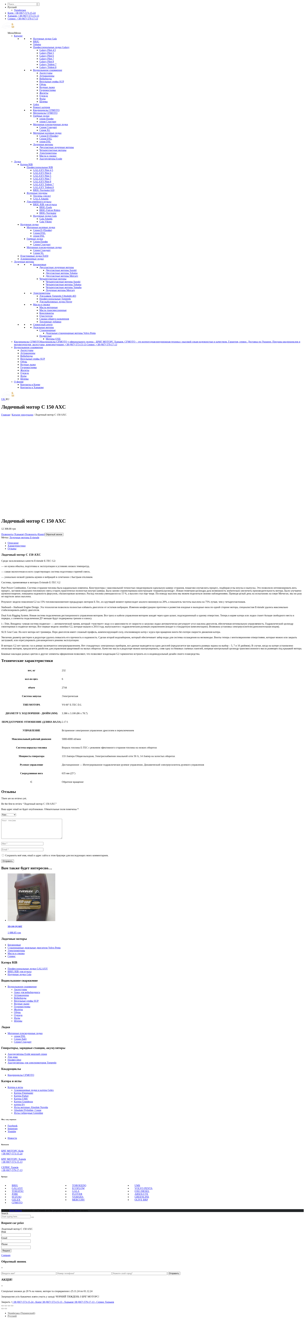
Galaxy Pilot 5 (46, 53)
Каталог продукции (22, 414)
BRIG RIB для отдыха (45, 204)
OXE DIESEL (142, 1191)
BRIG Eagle (45, 207)
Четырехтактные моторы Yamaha (63, 287)
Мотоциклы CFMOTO (45, 113)
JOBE (15, 1194)
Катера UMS (21, 1098)
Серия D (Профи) (48, 136)
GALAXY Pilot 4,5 (43, 170)
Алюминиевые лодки (32, 258)
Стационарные (47, 330)
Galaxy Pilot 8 (46, 61)
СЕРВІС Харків (9, 1167)
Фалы (42, 98)
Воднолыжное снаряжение (47, 70)
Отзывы (12, 548)
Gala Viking (45, 221)
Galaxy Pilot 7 (46, 58)
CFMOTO (17, 1202)
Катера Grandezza (23, 1101)
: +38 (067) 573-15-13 (23, 15)
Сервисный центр (43, 324)
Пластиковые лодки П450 (34, 256)
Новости (12, 1138)
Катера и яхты (15, 1087)
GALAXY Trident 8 (43, 187)
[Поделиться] (5, 1305)
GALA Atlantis (40, 198)
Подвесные (45, 336)
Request (6, 1250)
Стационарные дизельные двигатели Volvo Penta (34, 947)
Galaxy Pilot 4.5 (47, 50)
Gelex (36, 104)
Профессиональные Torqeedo (55, 298)
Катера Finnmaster (23, 1093)
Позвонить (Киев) (34, 534)
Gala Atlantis (45, 218)
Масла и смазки (47, 156)
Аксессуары (45, 73)
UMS (137, 1185)
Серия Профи (40, 241)
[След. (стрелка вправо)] (5, 1308)
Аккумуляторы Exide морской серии (27, 1054)
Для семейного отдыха (39, 201)
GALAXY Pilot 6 (42, 173)
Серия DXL (45, 138)
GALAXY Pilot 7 (42, 178)
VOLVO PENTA (143, 1188)
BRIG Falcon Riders (49, 210)
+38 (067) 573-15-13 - (57, 1302)
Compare (5, 1255)
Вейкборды (45, 78)
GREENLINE (142, 1196)
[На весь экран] (9, 1305)
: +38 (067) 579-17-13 (23, 18)
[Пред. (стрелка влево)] (2, 1308)
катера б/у (19, 1104)
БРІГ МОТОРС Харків (13, 1159)
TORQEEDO (79, 1185)
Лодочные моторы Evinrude (24, 537)
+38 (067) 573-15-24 (11, 1153)
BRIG (36, 41)
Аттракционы (46, 75)
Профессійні (14, 1059)
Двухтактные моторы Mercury (62, 276)
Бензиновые (39, 264)
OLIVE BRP (141, 1199)
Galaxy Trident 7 (47, 64)
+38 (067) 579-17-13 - (93, 1302)
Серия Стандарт (48, 127)
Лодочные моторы (43, 144)
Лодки (17, 161)
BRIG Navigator (47, 213)
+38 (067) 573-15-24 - (26, 1302)
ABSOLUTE (141, 1194)
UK (3, 399)
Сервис (12, 956)
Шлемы (43, 101)
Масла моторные (48, 307)
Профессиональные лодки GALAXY (28, 968)
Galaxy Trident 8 (47, 67)
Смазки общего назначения (54, 318)
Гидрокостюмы (47, 90)
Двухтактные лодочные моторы (56, 147)
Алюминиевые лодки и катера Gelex (34, 1090)
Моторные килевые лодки (47, 133)
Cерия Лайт (20, 1039)
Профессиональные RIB (40, 167)
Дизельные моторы (43, 327)
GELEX (16, 1199)
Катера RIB (26, 164)
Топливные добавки (50, 321)
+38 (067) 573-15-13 (11, 1162)
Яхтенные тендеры (37, 193)
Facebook (12, 1125)
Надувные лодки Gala (45, 38)
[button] (14, 33)
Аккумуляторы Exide (50, 158)
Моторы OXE (53, 338)
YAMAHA (78, 1196)
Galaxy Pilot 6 (46, 55)
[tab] (156, 543)
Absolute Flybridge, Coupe (27, 1110)
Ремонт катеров (41, 107)
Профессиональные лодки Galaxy (51, 47)
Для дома (13, 1057)
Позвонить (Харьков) (12, 534)
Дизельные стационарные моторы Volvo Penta (71, 333)
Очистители (46, 316)
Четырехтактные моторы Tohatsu (63, 284)
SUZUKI (16, 1196)
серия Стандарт (47, 121)
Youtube (12, 1131)
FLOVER (77, 1194)
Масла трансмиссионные (53, 310)
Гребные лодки (41, 115)
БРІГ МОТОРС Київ (12, 1150)
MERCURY (78, 1199)
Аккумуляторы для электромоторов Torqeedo (32, 1062)
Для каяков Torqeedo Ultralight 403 (57, 296)
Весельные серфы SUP (51, 81)
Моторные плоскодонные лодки (50, 124)
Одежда (43, 95)
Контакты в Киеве (30, 384)
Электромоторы (48, 153)
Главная (5, 414)
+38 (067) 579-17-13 (11, 1170)
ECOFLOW (78, 1188)
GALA (75, 1191)
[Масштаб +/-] (12, 1305)
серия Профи (46, 118)
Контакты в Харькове (32, 387)
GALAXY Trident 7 (43, 184)
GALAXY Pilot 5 (42, 176)
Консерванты (46, 313)
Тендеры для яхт (42, 196)
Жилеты (43, 93)
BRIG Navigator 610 (43, 190)
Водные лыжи (47, 87)
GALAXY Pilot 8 (42, 181)
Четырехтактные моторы (52, 150)
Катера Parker (21, 1095)
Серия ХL (44, 130)
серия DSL (45, 141)
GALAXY (17, 1188)
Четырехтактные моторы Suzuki (63, 281)
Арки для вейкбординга (27, 992)
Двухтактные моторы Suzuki (61, 270)
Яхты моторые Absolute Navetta (31, 1107)
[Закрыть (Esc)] (2, 1305)
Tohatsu (37, 44)
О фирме (19, 381)
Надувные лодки (29, 224)
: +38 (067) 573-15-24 (22, 13)
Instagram (12, 1128)
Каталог (18, 35)
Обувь (42, 84)
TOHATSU (18, 1191)
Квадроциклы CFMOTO (46, 110)
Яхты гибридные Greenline (28, 1113)
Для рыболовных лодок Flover (55, 301)
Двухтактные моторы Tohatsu (62, 273)
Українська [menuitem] (20, 10)
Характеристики (17, 545)
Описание (13, 543)
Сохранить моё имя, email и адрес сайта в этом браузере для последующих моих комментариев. (56, 855)
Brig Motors (16, 1210)
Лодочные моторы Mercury (60, 290)
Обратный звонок (54, 534)
